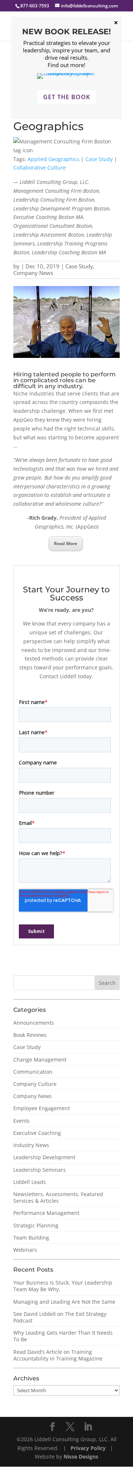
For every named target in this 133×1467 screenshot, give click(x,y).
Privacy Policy (89, 1448)
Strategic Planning (35, 1225)
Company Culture (35, 1083)
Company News (33, 272)
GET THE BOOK (66, 97)
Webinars (25, 1249)
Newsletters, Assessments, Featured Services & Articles (58, 1197)
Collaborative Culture (39, 167)
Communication (32, 1071)
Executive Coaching (37, 1132)
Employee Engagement (41, 1108)
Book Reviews (30, 1034)
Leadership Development (44, 1157)
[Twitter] (70, 1427)
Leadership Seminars (39, 1169)
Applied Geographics (53, 159)
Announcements (33, 1022)
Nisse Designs (81, 1456)
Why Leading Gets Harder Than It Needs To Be (63, 1336)
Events (21, 1120)
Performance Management (46, 1212)
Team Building (31, 1237)
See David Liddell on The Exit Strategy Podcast (59, 1317)
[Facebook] (52, 1427)
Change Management (39, 1059)
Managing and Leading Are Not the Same (64, 1301)
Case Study (99, 159)
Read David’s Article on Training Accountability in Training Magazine (57, 1355)
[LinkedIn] (87, 1427)
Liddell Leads (29, 1181)
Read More (65, 543)
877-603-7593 (34, 6)
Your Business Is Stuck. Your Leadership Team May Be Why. (62, 1286)
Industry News (31, 1145)
